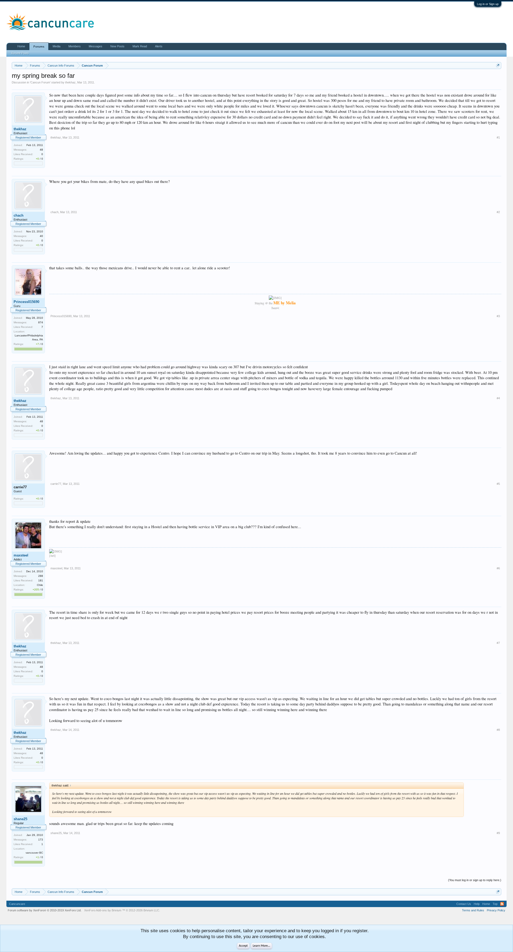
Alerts (158, 46)
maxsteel (21, 555)
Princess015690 (26, 302)
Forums (38, 46)
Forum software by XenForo (44, 910)
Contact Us (463, 903)
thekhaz (70, 82)
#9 (498, 833)
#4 (498, 398)
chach (19, 215)
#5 (498, 483)
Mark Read (140, 46)
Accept (243, 945)
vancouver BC (34, 852)
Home (21, 46)
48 (41, 149)
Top (495, 903)
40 (41, 236)
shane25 (20, 819)
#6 (498, 568)
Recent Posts (20, 53)
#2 (498, 212)
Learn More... (261, 945)
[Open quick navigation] (498, 65)
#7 (498, 642)
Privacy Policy (496, 910)
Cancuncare (17, 903)
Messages (95, 46)
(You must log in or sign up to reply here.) (474, 880)
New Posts (117, 46)
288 (40, 575)
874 (40, 322)
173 (40, 839)
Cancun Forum (40, 82)
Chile (40, 585)
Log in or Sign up (488, 4)
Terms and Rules (473, 910)
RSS (502, 904)
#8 (498, 729)
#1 (498, 137)
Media (56, 46)
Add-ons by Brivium (122, 910)
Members (74, 46)
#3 (498, 316)
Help (477, 903)
